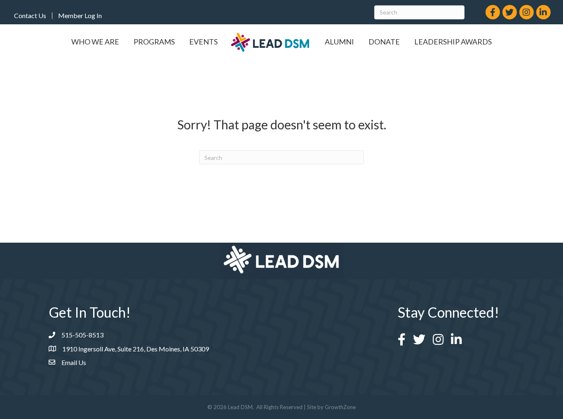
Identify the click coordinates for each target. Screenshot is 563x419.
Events (203, 41)
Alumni (339, 41)
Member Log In (80, 15)
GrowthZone (340, 407)
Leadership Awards (453, 41)
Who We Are (95, 41)
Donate (384, 41)
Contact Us (30, 15)
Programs (154, 41)
